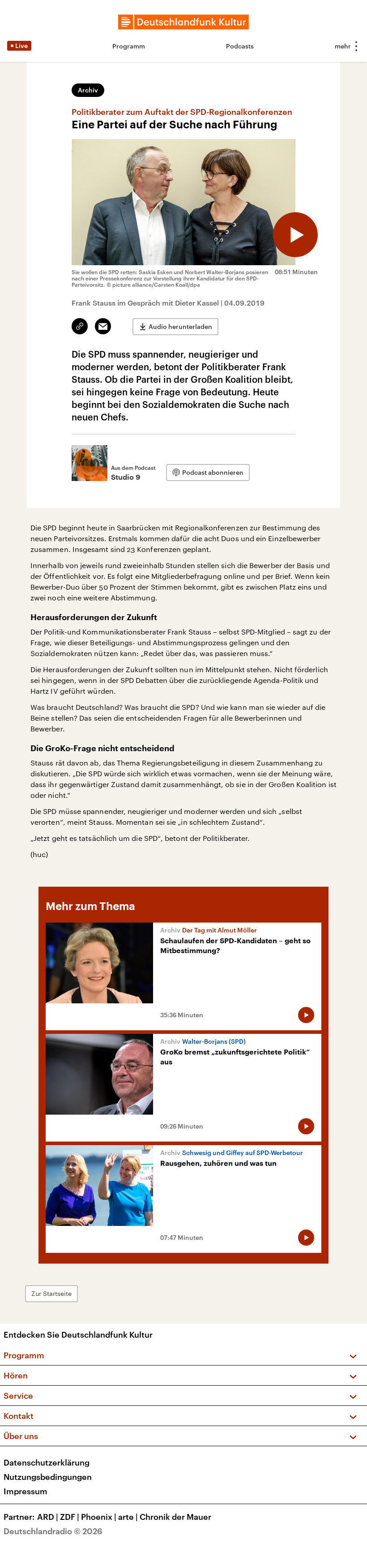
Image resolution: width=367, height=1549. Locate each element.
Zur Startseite (51, 1293)
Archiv (88, 90)
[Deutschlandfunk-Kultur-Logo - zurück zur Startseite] (183, 22)
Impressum (25, 1491)
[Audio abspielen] (295, 234)
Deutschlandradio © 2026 (53, 1531)
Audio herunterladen (180, 326)
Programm (128, 46)
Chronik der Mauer (175, 1517)
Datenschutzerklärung (47, 1462)
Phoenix (98, 1517)
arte (128, 1517)
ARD (47, 1517)
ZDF (69, 1517)
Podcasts (240, 46)
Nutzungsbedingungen (48, 1477)
